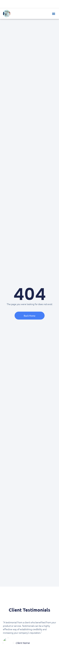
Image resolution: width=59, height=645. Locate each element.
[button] (53, 13)
